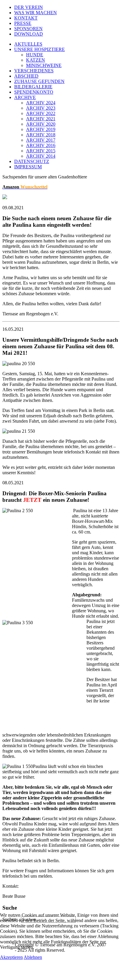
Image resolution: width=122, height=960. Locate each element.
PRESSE (22, 23)
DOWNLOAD (28, 33)
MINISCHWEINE (44, 65)
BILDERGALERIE (33, 86)
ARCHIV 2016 (40, 145)
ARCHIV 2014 (40, 156)
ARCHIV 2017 (40, 140)
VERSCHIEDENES (34, 70)
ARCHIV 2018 (40, 134)
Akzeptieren (11, 957)
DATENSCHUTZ (31, 161)
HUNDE (34, 54)
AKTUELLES (28, 44)
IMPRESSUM (28, 166)
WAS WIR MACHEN (35, 12)
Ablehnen (33, 957)
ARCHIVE (25, 97)
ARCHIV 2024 (40, 102)
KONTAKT (26, 17)
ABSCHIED (26, 76)
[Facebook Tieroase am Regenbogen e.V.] (4, 197)
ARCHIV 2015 (40, 150)
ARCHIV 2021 (40, 118)
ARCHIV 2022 (40, 113)
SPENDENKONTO (33, 92)
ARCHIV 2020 (40, 124)
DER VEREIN (28, 7)
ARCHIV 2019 (40, 129)
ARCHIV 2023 (40, 108)
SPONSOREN (28, 28)
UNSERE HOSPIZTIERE (39, 49)
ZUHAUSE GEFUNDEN (39, 81)
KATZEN (35, 60)
